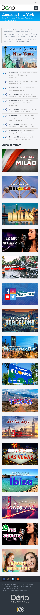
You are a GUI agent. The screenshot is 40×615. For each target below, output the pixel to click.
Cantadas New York (11, 20)
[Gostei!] (6, 73)
